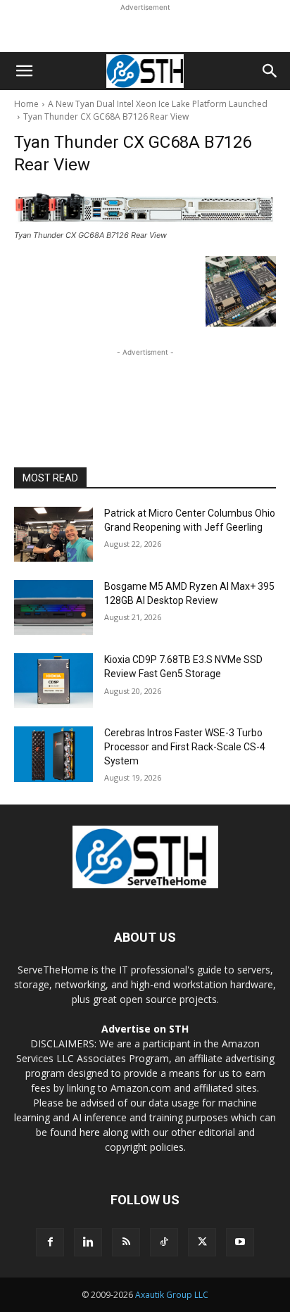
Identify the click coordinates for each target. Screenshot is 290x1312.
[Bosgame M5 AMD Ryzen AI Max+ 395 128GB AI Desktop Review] (53, 607)
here (90, 1132)
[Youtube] (240, 1242)
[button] (23, 71)
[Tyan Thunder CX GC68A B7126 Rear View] (145, 207)
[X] (202, 1242)
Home (26, 104)
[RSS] (126, 1242)
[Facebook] (50, 1242)
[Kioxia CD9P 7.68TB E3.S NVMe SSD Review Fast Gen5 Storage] (53, 680)
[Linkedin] (88, 1242)
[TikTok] (164, 1242)
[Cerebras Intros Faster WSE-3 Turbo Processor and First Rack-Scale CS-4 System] (53, 753)
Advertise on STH (145, 1028)
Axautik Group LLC (171, 1295)
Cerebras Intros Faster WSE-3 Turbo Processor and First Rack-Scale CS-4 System (184, 746)
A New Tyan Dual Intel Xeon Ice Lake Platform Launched (157, 104)
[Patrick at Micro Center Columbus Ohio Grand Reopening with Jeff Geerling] (53, 534)
